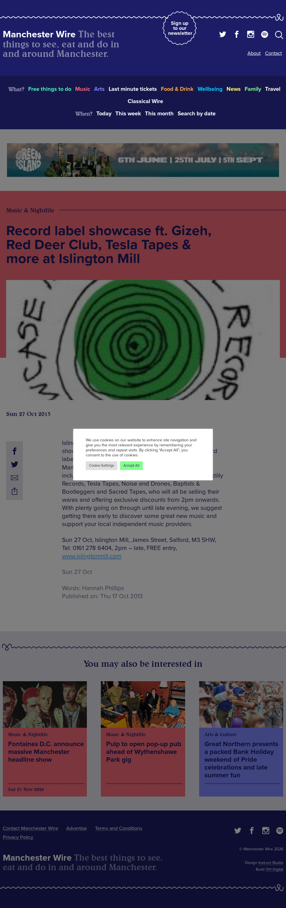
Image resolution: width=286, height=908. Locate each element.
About (254, 53)
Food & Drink (177, 89)
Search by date (197, 113)
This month (159, 113)
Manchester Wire (39, 34)
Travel (272, 89)
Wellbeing (210, 89)
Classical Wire (145, 101)
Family (253, 89)
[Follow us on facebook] (236, 35)
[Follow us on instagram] (250, 35)
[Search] (279, 36)
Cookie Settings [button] (101, 465)
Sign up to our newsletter (180, 28)
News (234, 89)
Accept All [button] (131, 465)
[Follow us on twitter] (222, 35)
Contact (273, 53)
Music (82, 89)
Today (103, 113)
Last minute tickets (133, 89)
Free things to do (49, 89)
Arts (99, 89)
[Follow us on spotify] (264, 35)
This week (128, 113)
